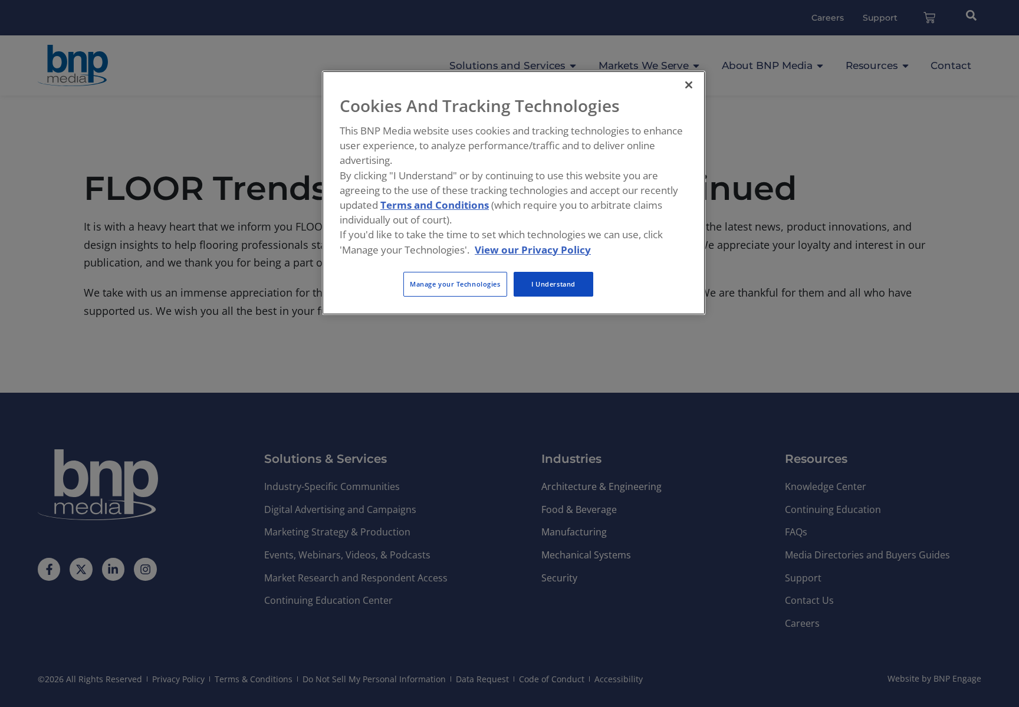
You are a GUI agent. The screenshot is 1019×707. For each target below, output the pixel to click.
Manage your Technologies (455, 283)
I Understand (553, 283)
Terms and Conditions (434, 205)
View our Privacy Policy (533, 250)
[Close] (689, 85)
